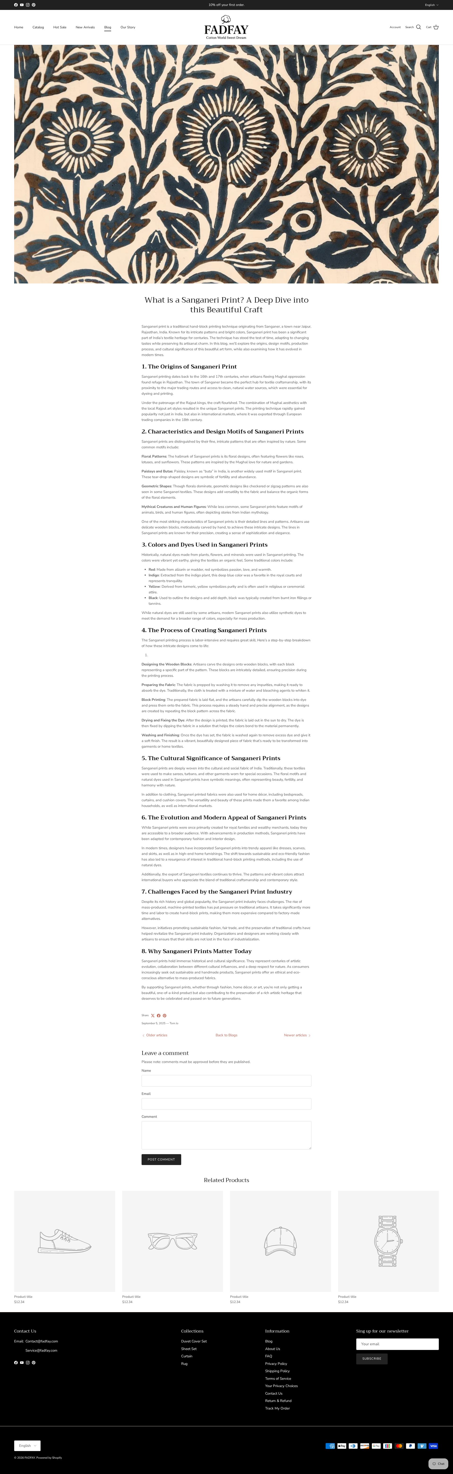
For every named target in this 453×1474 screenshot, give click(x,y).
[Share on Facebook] (158, 1015)
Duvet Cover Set (194, 1341)
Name (146, 1070)
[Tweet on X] (153, 1015)
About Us (272, 1348)
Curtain (187, 1356)
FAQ (268, 1356)
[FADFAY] (226, 27)
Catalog (38, 27)
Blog (107, 27)
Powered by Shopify (49, 1458)
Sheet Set (189, 1348)
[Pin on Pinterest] (164, 1015)
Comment (149, 1116)
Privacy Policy (276, 1363)
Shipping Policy (277, 1371)
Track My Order (277, 1408)
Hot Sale (59, 27)
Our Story (128, 27)
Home (18, 27)
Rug (184, 1363)
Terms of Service (278, 1378)
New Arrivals (85, 27)
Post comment (161, 1159)
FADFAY (30, 1458)
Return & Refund (278, 1400)
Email (146, 1093)
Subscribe (372, 1359)
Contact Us (273, 1393)
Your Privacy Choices (281, 1386)
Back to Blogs (226, 1035)
